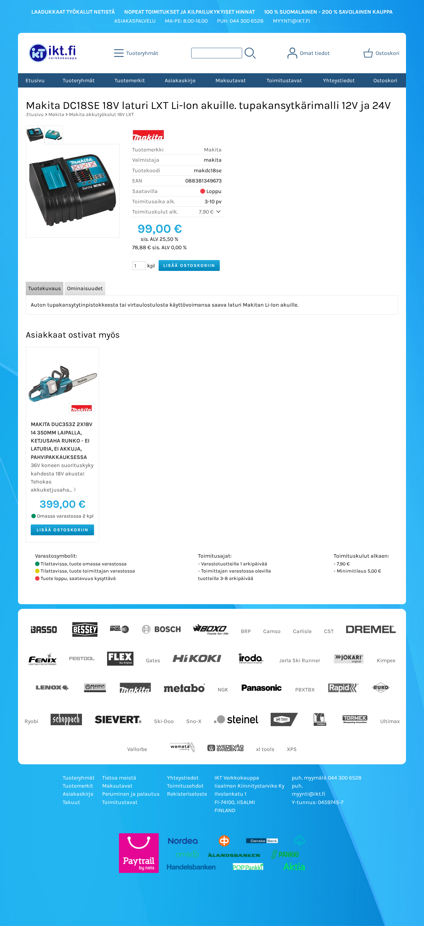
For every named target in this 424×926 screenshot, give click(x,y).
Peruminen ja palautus (131, 794)
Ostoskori (385, 80)
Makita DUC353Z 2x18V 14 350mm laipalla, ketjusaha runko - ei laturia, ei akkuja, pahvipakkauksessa (61, 440)
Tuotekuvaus (44, 288)
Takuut (71, 802)
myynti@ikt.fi (308, 794)
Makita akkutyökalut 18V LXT (101, 114)
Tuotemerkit (130, 80)
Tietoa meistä (119, 778)
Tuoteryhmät (79, 80)
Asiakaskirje (180, 80)
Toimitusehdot (185, 786)
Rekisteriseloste (187, 794)
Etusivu (35, 80)
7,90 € (207, 212)
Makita (56, 114)
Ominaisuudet (85, 288)
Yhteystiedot (339, 80)
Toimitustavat (284, 80)
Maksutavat (230, 80)
